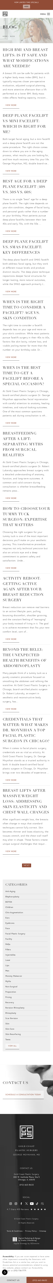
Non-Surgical (11, 986)
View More (11, 105)
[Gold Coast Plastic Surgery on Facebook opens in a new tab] (21, 1203)
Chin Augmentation (14, 912)
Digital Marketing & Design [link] (29, 1239)
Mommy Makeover (13, 976)
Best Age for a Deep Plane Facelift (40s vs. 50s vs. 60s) (25, 187)
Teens (7, 1039)
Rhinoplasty (10, 1013)
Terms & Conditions (15, 1231)
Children (9, 907)
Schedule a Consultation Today (23, 1094)
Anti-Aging (10, 891)
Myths (8, 981)
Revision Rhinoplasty (14, 1007)
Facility (8, 939)
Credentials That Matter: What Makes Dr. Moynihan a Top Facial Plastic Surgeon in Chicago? (26, 730)
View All (12, 1046)
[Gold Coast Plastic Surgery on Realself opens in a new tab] (42, 1203)
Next (26, 865)
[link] (26, 1185)
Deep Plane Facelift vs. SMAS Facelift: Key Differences (25, 247)
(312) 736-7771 (19, 1270)
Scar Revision (11, 1018)
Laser (7, 960)
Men (7, 970)
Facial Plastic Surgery (15, 933)
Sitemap (42, 1231)
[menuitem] (10, 1203)
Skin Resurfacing (13, 1034)
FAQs (7, 944)
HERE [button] (26, 6)
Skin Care (9, 1029)
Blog (12, 36)
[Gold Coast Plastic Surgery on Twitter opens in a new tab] (26, 1203)
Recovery (9, 1002)
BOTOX (8, 902)
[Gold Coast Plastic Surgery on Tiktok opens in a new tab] (37, 1203)
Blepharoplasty (12, 896)
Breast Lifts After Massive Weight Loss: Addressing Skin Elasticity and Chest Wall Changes (26, 801)
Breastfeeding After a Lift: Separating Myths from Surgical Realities (23, 444)
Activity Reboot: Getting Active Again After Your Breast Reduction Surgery (23, 589)
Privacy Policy (31, 1231)
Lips (7, 965)
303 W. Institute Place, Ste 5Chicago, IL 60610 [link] (26, 1178)
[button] (4, 1272)
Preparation (10, 992)
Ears (7, 917)
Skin (7, 1023)
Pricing (8, 997)
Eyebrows (9, 923)
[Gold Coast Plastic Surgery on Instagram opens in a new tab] (10, 1203)
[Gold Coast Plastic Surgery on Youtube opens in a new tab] (31, 1203)
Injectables (10, 954)
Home (5, 36)
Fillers (8, 949)
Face (7, 928)
